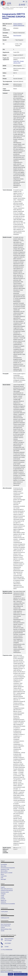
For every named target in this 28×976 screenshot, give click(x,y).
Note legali (3, 879)
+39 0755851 (8, 943)
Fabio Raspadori (17, 35)
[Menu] (26, 2)
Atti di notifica (4, 871)
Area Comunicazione (6, 924)
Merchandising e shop (6, 929)
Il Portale (3, 898)
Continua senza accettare (20, 974)
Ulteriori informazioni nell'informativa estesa (11, 971)
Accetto (10, 974)
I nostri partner (4, 911)
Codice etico (4, 876)
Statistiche (3, 902)
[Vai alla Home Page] (6, 3)
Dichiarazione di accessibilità (8, 903)
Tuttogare (3, 893)
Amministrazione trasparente (8, 867)
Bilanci (2, 874)
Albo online (3, 866)
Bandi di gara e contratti (6, 872)
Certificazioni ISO (5, 918)
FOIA (2, 877)
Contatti (6, 946)
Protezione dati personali (7, 890)
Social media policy (5, 925)
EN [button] (23, 1)
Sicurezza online (5, 892)
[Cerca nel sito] (26, 4)
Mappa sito (3, 900)
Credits (2, 897)
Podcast (3, 927)
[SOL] (24, 4)
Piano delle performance (7, 889)
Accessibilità (4, 864)
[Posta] (22, 4)
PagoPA (3, 887)
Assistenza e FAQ (5, 869)
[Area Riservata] (20, 4)
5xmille (2, 930)
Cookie (2, 895)
